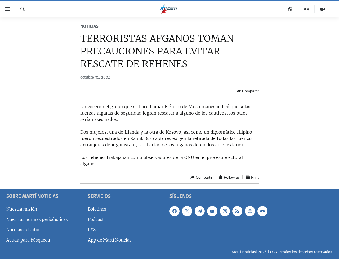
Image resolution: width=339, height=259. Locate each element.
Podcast (96, 219)
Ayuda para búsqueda (28, 240)
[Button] (248, 91)
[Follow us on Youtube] (212, 211)
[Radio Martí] (306, 9)
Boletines (97, 209)
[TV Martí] (323, 9)
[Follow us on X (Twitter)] (187, 211)
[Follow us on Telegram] (200, 211)
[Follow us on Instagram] (225, 211)
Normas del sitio (22, 229)
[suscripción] (262, 211)
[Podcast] (290, 9)
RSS (92, 229)
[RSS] (237, 211)
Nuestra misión (21, 209)
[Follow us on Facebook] (175, 211)
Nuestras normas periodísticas (37, 219)
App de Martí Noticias (110, 240)
